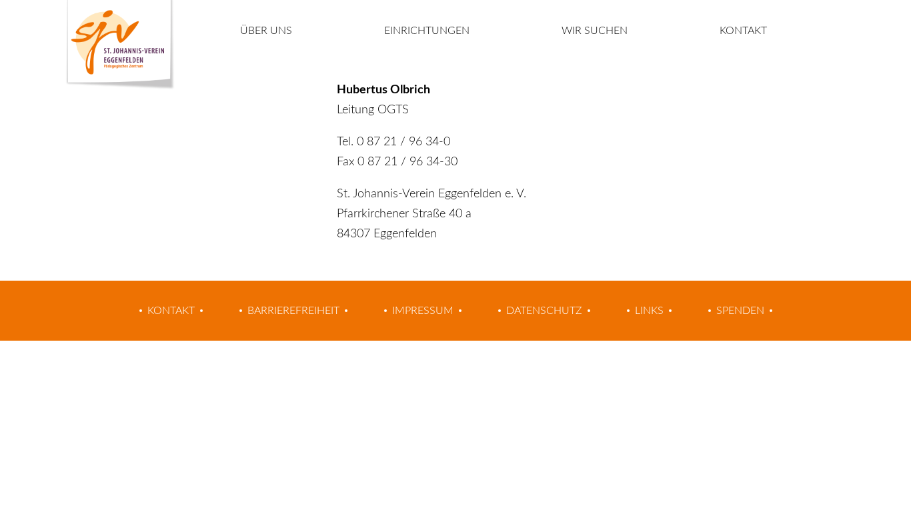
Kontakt (743, 30)
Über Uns (266, 30)
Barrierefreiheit (293, 310)
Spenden (740, 310)
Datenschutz (544, 310)
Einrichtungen (427, 30)
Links (649, 310)
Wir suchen (595, 30)
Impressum (422, 310)
